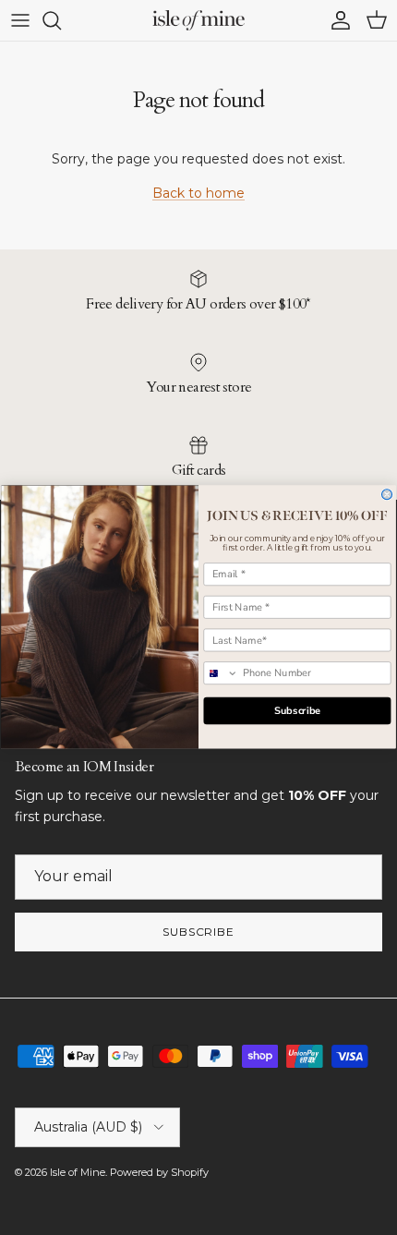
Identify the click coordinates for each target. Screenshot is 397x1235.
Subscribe (297, 711)
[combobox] (221, 673)
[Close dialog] (387, 495)
